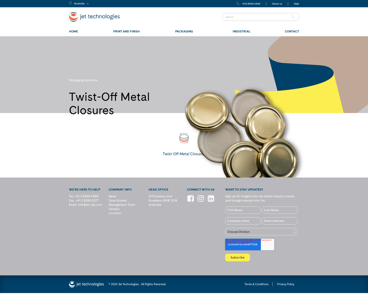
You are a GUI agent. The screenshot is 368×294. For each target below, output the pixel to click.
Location (115, 213)
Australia (79, 3)
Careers (114, 209)
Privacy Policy (285, 284)
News (112, 196)
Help (296, 3)
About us (277, 3)
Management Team (122, 204)
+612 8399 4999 (251, 3)
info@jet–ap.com (90, 204)
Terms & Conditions (257, 284)
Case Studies (118, 200)
